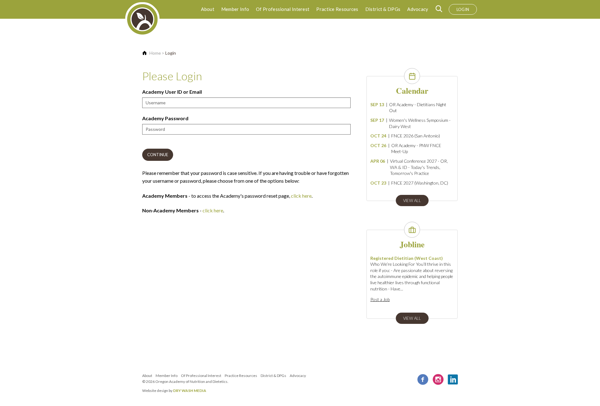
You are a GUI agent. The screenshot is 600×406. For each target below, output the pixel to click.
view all (412, 200)
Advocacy (417, 9)
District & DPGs (383, 9)
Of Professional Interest (282, 9)
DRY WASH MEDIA (189, 390)
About (207, 9)
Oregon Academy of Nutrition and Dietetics (191, 381)
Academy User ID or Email (172, 92)
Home (155, 53)
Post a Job (380, 299)
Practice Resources (337, 9)
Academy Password (165, 118)
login (463, 9)
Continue (157, 154)
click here (301, 196)
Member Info (235, 9)
